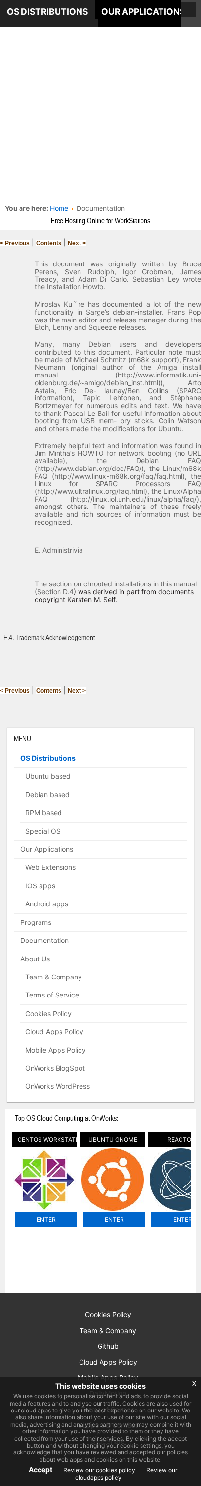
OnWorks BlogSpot (55, 1068)
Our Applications (46, 849)
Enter (46, 1219)
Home (59, 208)
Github (108, 1346)
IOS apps (40, 886)
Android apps (46, 904)
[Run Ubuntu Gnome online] (112, 1210)
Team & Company (53, 977)
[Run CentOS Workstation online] (44, 1210)
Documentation (44, 940)
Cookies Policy (48, 1013)
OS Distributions (48, 758)
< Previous (15, 243)
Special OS (42, 831)
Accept (40, 1470)
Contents (48, 243)
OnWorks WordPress (57, 1086)
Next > (77, 243)
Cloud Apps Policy (54, 1031)
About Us (35, 959)
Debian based (47, 794)
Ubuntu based (48, 776)
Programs (35, 922)
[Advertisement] (100, 100)
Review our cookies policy (98, 1470)
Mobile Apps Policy (55, 1050)
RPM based (43, 813)
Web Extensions (50, 867)
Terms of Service (52, 995)
